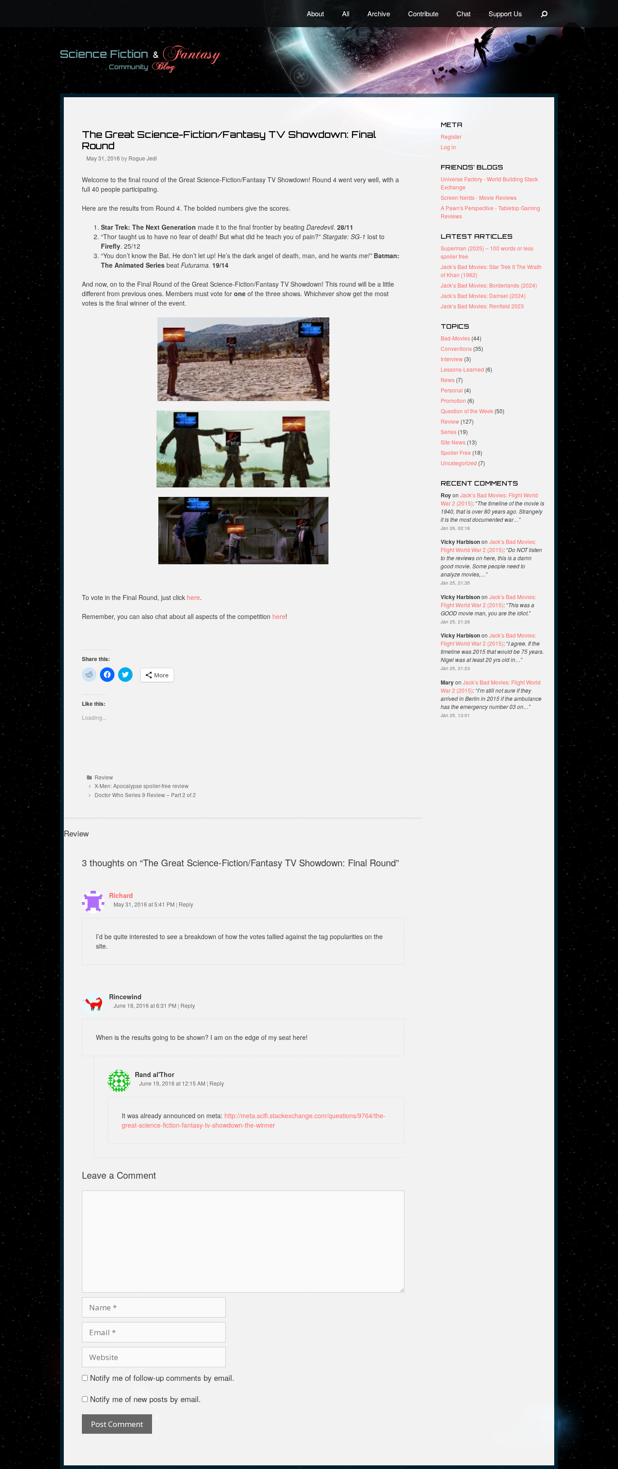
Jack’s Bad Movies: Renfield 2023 (482, 306)
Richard (121, 895)
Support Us (505, 13)
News (448, 379)
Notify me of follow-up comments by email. (162, 1377)
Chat (463, 13)
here (193, 597)
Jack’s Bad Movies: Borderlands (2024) (489, 285)
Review (104, 777)
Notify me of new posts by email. (145, 1398)
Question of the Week (467, 411)
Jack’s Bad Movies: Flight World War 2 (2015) (488, 545)
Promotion (453, 400)
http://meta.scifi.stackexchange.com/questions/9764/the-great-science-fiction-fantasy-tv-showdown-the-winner (253, 1120)
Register (451, 136)
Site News (453, 442)
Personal (452, 390)
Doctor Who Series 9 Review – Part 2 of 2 (145, 794)
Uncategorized (459, 463)
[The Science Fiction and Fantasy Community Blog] (162, 59)
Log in (448, 147)
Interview (452, 359)
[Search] (544, 13)
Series (448, 431)
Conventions (456, 348)
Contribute (423, 13)
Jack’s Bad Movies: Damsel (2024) (483, 295)
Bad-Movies (455, 338)
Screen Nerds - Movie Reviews (479, 197)
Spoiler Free (456, 452)
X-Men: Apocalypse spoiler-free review (142, 785)
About (315, 13)
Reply (186, 904)
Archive (378, 13)
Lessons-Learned (462, 369)
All (345, 13)
